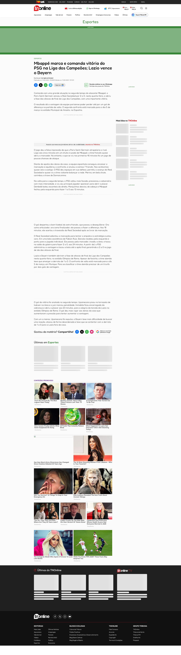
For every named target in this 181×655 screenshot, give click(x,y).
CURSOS (77, 2)
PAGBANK (70, 2)
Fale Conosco (113, 629)
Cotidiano (37, 640)
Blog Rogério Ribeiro (76, 640)
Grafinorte (136, 637)
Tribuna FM (136, 635)
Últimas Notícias (53, 629)
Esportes (90, 22)
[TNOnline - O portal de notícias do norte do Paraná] (42, 8)
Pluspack (136, 640)
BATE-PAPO (133, 2)
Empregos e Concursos (103, 15)
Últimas (125, 15)
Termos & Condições (115, 640)
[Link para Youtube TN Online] (70, 616)
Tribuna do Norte (138, 632)
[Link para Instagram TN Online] (65, 616)
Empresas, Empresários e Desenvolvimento (83, 635)
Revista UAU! (88, 15)
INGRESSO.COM (53, 2)
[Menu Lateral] (146, 8)
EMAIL (143, 2)
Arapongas (48, 15)
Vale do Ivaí (59, 15)
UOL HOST (62, 2)
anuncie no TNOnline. (92, 144)
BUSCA (124, 2)
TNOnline (136, 629)
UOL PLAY (84, 2)
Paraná (69, 15)
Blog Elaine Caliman (75, 637)
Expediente (113, 635)
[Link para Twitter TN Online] (60, 616)
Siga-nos (58, 85)
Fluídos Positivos (74, 632)
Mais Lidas (37, 629)
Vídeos (116, 15)
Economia (51, 643)
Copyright (112, 637)
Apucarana (37, 15)
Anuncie (111, 632)
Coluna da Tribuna (75, 629)
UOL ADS (91, 2)
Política (77, 15)
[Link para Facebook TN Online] (55, 616)
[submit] (141, 8)
